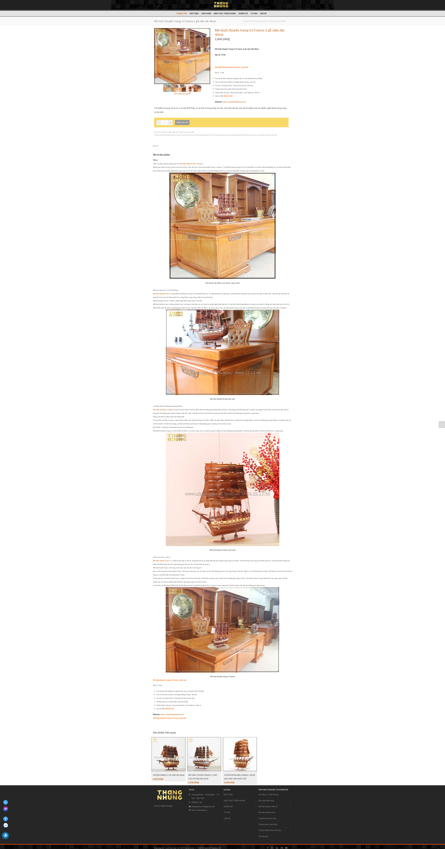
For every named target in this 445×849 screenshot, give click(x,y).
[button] (208, 56)
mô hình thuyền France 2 (189, 164)
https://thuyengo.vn (199, 810)
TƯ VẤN (253, 13)
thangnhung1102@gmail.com (203, 806)
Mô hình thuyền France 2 (162, 294)
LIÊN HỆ (263, 13)
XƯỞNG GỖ (243, 13)
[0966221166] (5, 802)
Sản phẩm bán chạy (266, 801)
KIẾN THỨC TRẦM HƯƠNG (225, 13)
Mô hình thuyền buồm (266, 812)
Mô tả (155, 146)
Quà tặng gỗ (263, 836)
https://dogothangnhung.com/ (234, 102)
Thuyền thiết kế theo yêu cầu (269, 830)
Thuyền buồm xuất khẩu (267, 824)
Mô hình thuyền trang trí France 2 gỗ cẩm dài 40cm (177, 135)
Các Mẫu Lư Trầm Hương (268, 795)
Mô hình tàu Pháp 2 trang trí (163, 410)
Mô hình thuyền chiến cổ (170, 132)
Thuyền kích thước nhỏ (267, 818)
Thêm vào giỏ (182, 122)
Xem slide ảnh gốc (181, 94)
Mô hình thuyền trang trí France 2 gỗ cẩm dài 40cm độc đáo (257, 135)
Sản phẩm (206, 13)
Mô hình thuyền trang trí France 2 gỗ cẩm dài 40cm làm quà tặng (215, 135)
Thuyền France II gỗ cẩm (186, 132)
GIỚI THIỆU (194, 13)
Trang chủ (181, 13)
